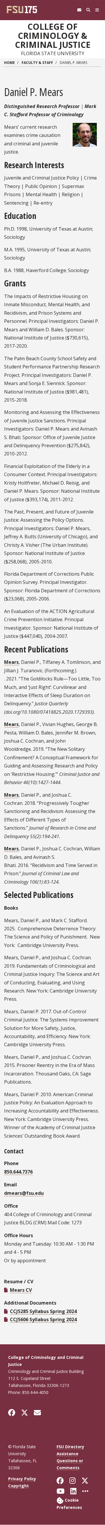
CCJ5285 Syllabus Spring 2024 (43, 1311)
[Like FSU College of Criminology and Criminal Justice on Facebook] (11, 1412)
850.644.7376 (18, 1172)
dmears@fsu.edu (24, 1193)
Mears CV (21, 1290)
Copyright (18, 1486)
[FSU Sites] (97, 10)
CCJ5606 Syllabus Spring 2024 (43, 1319)
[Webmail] (79, 10)
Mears (11, 662)
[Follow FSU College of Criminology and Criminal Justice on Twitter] (24, 1412)
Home (9, 62)
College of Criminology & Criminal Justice (52, 36)
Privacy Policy (22, 1479)
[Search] (88, 10)
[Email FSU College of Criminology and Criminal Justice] (37, 1412)
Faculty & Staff (37, 62)
